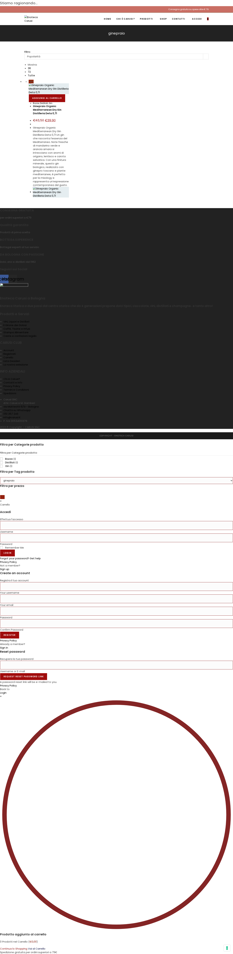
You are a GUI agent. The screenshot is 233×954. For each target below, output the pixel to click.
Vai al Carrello (36, 948)
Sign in (4, 647)
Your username (9, 592)
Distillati (44, 103)
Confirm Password (11, 630)
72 (29, 72)
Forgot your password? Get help (20, 558)
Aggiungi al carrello (47, 98)
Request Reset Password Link (24, 676)
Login (7, 552)
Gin (50, 103)
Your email (6, 605)
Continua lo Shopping (13, 948)
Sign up (4, 569)
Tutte (31, 75)
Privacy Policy (8, 562)
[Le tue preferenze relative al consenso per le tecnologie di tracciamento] (227, 948)
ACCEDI (197, 18)
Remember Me (14, 547)
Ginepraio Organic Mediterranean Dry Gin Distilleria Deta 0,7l (47, 109)
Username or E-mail (12, 671)
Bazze (36, 103)
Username (6, 532)
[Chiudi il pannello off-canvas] (2, 497)
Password (6, 544)
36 (29, 68)
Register (10, 635)
